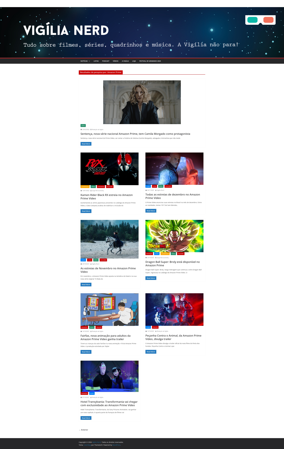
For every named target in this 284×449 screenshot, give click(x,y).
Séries (83, 125)
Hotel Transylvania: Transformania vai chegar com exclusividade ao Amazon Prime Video (109, 403)
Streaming (101, 186)
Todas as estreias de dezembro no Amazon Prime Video (172, 196)
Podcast (105, 61)
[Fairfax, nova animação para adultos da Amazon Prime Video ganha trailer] (110, 309)
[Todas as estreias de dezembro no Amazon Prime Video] (174, 169)
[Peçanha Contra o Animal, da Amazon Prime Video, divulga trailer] (174, 309)
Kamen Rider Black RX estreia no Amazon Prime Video (107, 196)
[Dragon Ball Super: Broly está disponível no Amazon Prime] (174, 236)
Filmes (148, 186)
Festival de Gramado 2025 (150, 61)
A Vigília (125, 61)
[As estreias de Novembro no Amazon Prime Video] (110, 239)
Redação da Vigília (97, 129)
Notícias (84, 61)
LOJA (134, 61)
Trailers (98, 327)
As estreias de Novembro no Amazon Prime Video (108, 270)
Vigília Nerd (160, 190)
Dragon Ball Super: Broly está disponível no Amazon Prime (172, 263)
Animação (149, 253)
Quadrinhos (85, 186)
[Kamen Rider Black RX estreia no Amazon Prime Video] (110, 169)
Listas (96, 61)
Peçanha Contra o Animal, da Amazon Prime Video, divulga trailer (173, 337)
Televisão (110, 186)
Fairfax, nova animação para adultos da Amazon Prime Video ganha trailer (106, 337)
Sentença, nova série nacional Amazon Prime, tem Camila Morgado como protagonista (135, 134)
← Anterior (83, 430)
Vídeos (115, 61)
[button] (89, 61)
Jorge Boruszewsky (98, 190)
